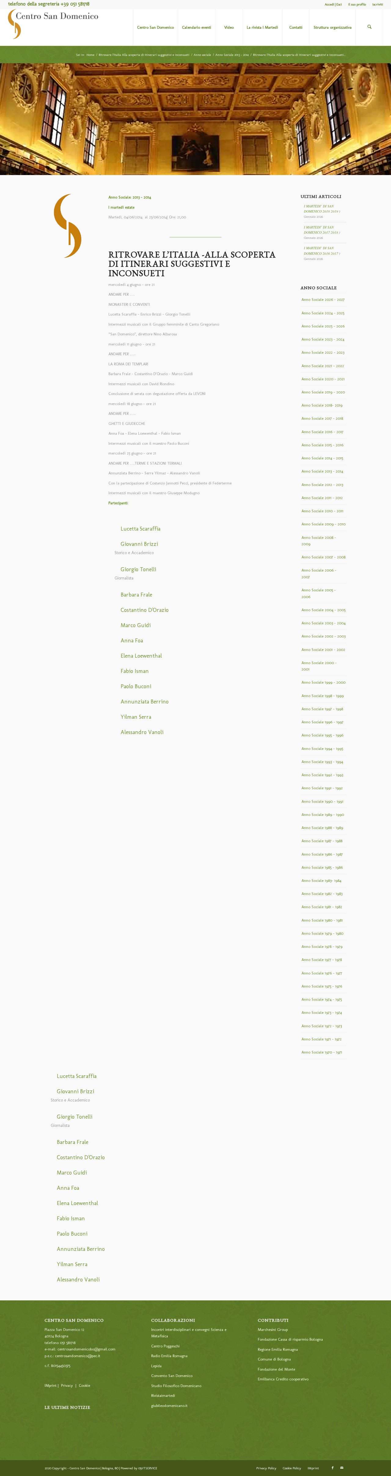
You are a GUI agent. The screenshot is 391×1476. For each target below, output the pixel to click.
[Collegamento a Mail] (341, 1468)
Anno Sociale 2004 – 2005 (323, 610)
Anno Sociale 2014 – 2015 (322, 458)
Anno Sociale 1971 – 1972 (321, 1039)
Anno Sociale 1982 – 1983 (321, 893)
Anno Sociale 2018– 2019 (321, 405)
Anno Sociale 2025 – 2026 (323, 326)
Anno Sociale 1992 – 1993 (322, 775)
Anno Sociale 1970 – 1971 (321, 1052)
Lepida (156, 1366)
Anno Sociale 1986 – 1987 (322, 854)
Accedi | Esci (333, 4)
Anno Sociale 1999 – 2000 (323, 682)
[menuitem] (333, 4)
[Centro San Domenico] (54, 27)
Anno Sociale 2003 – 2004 (323, 623)
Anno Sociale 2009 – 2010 (323, 524)
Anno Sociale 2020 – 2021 (323, 379)
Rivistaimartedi (163, 1395)
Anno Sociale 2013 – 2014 (322, 471)
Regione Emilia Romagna (278, 1349)
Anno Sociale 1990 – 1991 (322, 801)
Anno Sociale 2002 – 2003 (323, 636)
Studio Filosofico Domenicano (176, 1385)
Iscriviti (377, 4)
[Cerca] (369, 27)
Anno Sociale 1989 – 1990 (322, 814)
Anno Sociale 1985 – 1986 (322, 867)
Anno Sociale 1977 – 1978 (321, 959)
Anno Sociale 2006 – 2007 (318, 573)
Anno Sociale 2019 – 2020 (323, 392)
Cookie (84, 1385)
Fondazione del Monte (276, 1369)
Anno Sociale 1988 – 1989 (322, 827)
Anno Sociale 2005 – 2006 (318, 593)
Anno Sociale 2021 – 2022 (322, 366)
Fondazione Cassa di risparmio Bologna (290, 1339)
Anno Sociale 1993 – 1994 (322, 761)
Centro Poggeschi (165, 1346)
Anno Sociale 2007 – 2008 (323, 557)
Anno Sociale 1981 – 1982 (321, 906)
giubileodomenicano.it (169, 1405)
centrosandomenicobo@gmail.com (86, 1349)
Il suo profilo (357, 4)
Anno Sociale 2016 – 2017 (322, 431)
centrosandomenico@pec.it (77, 1356)
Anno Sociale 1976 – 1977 (321, 973)
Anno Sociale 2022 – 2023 (322, 352)
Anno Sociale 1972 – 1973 (321, 1026)
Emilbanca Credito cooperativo (283, 1379)
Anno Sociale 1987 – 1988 (321, 840)
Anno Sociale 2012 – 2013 (322, 484)
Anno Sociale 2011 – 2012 (322, 497)
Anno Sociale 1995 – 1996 (322, 735)
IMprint (51, 1385)
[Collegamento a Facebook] (332, 1468)
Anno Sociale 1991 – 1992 (322, 788)
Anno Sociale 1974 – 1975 (321, 999)
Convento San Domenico (171, 1375)
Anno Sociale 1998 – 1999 (322, 695)
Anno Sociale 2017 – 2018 (322, 418)
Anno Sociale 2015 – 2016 (322, 445)
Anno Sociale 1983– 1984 (321, 880)
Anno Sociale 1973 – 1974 (321, 1012)
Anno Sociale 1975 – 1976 (321, 986)
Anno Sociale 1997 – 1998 (322, 709)
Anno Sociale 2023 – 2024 (322, 339)
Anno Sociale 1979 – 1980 (322, 933)
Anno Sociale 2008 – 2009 (318, 540)
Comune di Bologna (274, 1359)
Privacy (67, 1385)
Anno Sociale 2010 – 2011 (322, 511)
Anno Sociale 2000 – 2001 (319, 665)
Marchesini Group (273, 1329)
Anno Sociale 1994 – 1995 (322, 748)
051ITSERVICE (147, 1468)
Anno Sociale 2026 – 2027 (323, 299)
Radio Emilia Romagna (169, 1356)
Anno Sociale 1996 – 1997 (322, 722)
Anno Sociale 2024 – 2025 (322, 313)
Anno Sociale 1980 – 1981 (322, 920)
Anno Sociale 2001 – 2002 (323, 649)
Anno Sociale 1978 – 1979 (321, 946)
